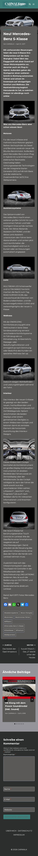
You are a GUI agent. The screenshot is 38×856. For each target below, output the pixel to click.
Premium (20, 630)
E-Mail (7, 799)
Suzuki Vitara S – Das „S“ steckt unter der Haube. (28, 651)
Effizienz (7, 621)
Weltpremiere (9, 635)
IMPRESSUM (19, 835)
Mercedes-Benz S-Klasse (14, 626)
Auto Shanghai (26, 613)
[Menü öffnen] (34, 4)
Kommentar (9, 754)
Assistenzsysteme (11, 613)
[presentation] (19, 688)
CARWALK (10, 44)
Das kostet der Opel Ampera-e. (10, 648)
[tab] (14, 723)
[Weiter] (32, 699)
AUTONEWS (7, 29)
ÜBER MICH (11, 831)
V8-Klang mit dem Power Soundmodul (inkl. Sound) (16, 706)
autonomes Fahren (22, 617)
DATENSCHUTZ (25, 831)
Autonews (8, 617)
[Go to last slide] (6, 699)
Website (8, 810)
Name (7, 789)
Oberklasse (8, 630)
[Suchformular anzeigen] (30, 4)
